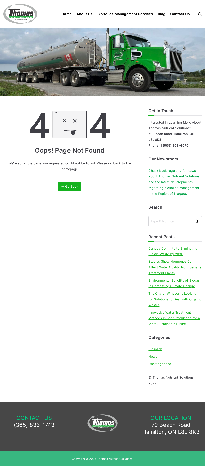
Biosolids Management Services (125, 14)
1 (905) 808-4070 (174, 145)
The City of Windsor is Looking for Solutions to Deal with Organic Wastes (174, 299)
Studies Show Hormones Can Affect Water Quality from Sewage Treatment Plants (174, 267)
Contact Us (180, 14)
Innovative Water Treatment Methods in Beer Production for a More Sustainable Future (174, 318)
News (152, 356)
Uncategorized (159, 364)
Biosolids (155, 349)
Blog (162, 14)
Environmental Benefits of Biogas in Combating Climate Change (174, 283)
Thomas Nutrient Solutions (114, 458)
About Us (84, 14)
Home (66, 14)
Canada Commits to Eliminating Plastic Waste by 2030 (172, 251)
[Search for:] (175, 221)
